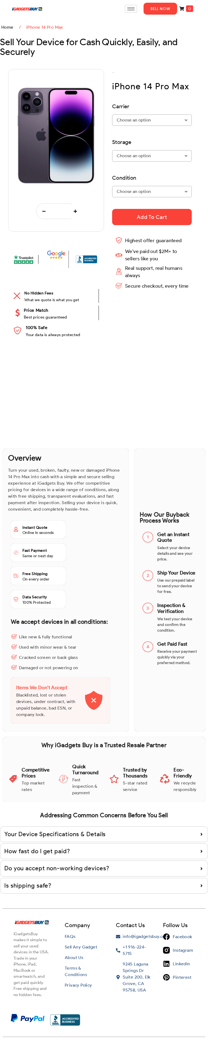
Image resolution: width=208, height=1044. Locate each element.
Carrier (120, 106)
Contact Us (130, 925)
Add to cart (152, 217)
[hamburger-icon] (131, 9)
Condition (124, 178)
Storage (122, 142)
